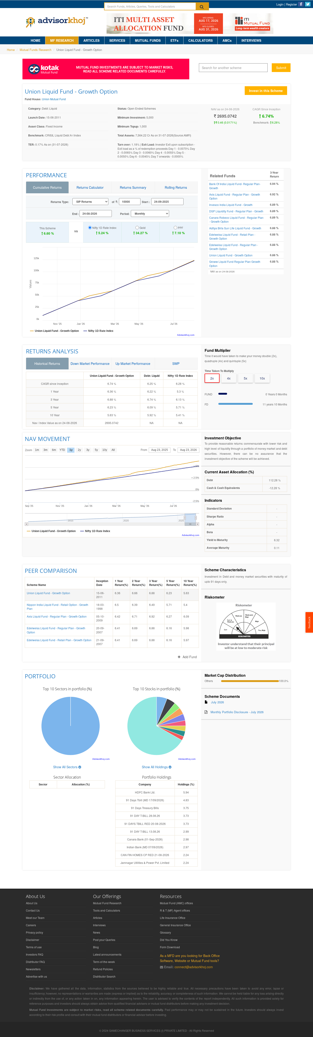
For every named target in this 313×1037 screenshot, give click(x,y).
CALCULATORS (200, 40)
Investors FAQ (34, 954)
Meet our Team (35, 918)
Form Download (170, 947)
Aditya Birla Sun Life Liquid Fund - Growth (235, 228)
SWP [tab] (175, 363)
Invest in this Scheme (266, 90)
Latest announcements (107, 954)
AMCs (227, 40)
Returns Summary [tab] (133, 187)
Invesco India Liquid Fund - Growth (231, 205)
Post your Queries (104, 940)
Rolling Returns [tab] (176, 187)
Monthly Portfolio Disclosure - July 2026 (237, 712)
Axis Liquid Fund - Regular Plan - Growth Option (57, 616)
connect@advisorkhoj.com (194, 967)
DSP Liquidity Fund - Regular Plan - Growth (236, 211)
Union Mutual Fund (54, 99)
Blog (96, 947)
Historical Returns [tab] (47, 363)
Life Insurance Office (172, 918)
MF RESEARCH (62, 40)
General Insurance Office (175, 925)
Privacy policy (34, 932)
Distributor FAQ (35, 962)
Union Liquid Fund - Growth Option (231, 255)
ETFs (174, 40)
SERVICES (117, 40)
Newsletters (33, 969)
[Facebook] (301, 4)
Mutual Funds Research (35, 49)
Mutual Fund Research (107, 903)
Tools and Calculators (106, 910)
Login (279, 4)
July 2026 (217, 702)
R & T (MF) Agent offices (175, 910)
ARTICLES (91, 40)
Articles (97, 918)
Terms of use (34, 947)
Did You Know (169, 940)
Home (11, 49)
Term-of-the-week (104, 962)
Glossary (165, 932)
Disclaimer (32, 940)
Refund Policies (103, 969)
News (96, 932)
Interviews (99, 925)
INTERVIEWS (251, 40)
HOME (35, 40)
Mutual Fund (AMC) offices (176, 903)
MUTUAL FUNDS (148, 40)
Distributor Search (104, 976)
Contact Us (33, 910)
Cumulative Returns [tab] (47, 187)
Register (291, 4)
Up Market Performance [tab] (132, 363)
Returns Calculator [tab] (90, 187)
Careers (31, 925)
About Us (31, 903)
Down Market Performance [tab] (90, 363)
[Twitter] (307, 4)
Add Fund (190, 656)
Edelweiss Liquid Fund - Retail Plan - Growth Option (59, 640)
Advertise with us (36, 976)
